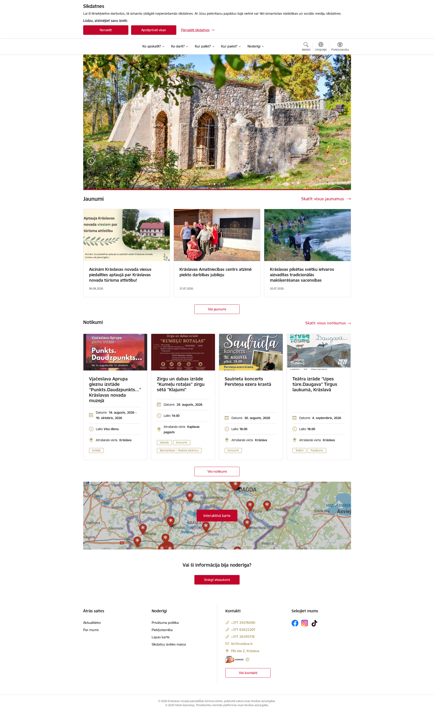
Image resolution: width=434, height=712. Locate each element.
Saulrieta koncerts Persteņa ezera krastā (248, 381)
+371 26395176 (243, 636)
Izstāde (96, 450)
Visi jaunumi (217, 309)
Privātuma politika (165, 622)
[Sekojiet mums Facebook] (295, 623)
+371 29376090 (243, 622)
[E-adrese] (234, 659)
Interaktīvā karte (217, 515)
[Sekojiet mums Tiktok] (314, 623)
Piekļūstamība (162, 630)
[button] (209, 184)
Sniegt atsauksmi (217, 580)
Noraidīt (106, 30)
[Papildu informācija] (247, 659)
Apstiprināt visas (153, 30)
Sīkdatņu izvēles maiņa (169, 644)
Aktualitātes (92, 622)
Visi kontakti (248, 673)
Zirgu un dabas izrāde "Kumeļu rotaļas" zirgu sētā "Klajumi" (181, 384)
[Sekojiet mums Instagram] (304, 623)
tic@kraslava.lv (242, 643)
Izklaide (164, 442)
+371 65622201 (243, 629)
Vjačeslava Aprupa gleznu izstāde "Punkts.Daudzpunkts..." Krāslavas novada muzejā (115, 389)
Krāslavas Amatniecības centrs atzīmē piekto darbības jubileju (215, 272)
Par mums (91, 630)
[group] (217, 122)
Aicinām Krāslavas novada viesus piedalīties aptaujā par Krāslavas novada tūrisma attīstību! (120, 275)
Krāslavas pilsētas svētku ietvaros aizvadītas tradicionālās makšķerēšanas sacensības (302, 275)
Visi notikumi (217, 471)
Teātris (299, 450)
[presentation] (91, 161)
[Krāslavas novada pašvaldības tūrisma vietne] (109, 46)
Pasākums (317, 450)
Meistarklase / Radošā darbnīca (179, 450)
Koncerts (181, 442)
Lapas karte (161, 637)
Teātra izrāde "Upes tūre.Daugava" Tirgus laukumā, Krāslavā (314, 384)
